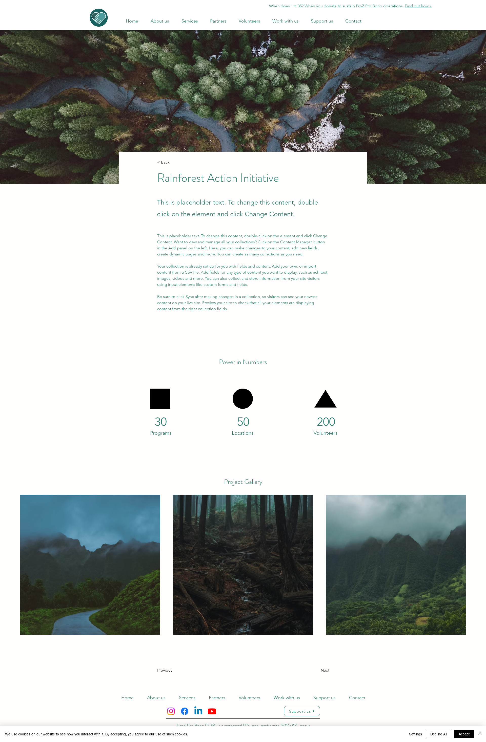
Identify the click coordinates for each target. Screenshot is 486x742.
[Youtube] (212, 711)
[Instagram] (171, 711)
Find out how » (418, 6)
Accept (464, 733)
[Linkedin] (198, 711)
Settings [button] (415, 733)
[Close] (480, 734)
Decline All (438, 733)
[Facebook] (185, 711)
